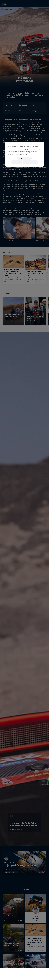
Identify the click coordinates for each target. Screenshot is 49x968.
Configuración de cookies (24, 158)
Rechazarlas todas (17, 161)
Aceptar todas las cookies (30, 161)
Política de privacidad (34, 152)
